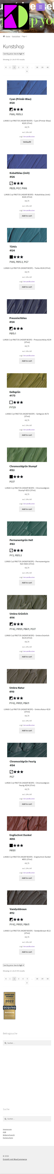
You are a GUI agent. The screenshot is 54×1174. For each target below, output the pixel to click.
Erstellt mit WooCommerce (15, 1159)
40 (47, 67)
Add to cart (27, 215)
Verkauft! (27, 142)
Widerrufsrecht (9, 1135)
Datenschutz (8, 1138)
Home (8, 36)
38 (37, 67)
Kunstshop (16, 36)
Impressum (7, 1129)
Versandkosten (29, 136)
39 (42, 67)
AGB (4, 1132)
